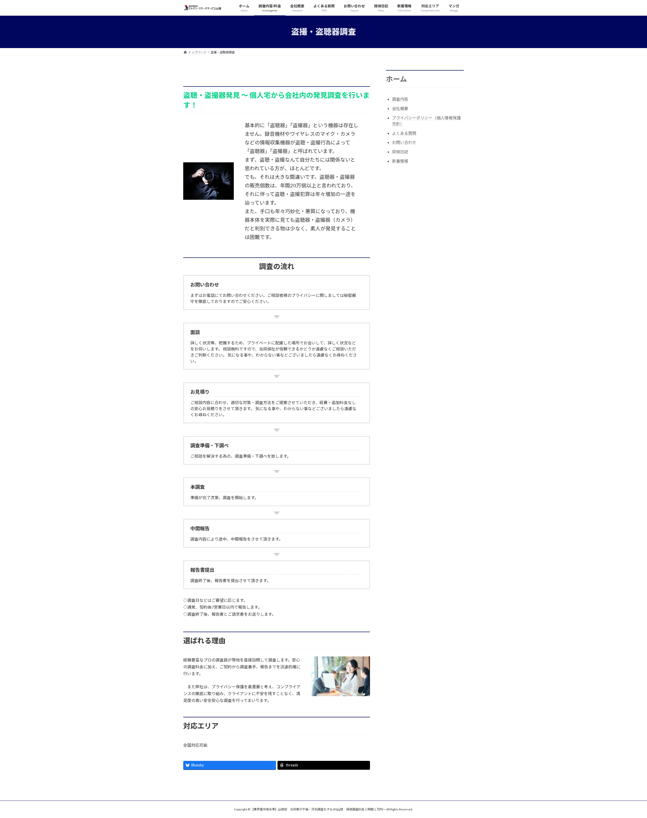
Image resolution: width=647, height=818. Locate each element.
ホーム (396, 79)
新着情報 (400, 161)
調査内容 (400, 99)
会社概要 (400, 108)
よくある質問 (404, 132)
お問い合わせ (404, 142)
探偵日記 (400, 151)
